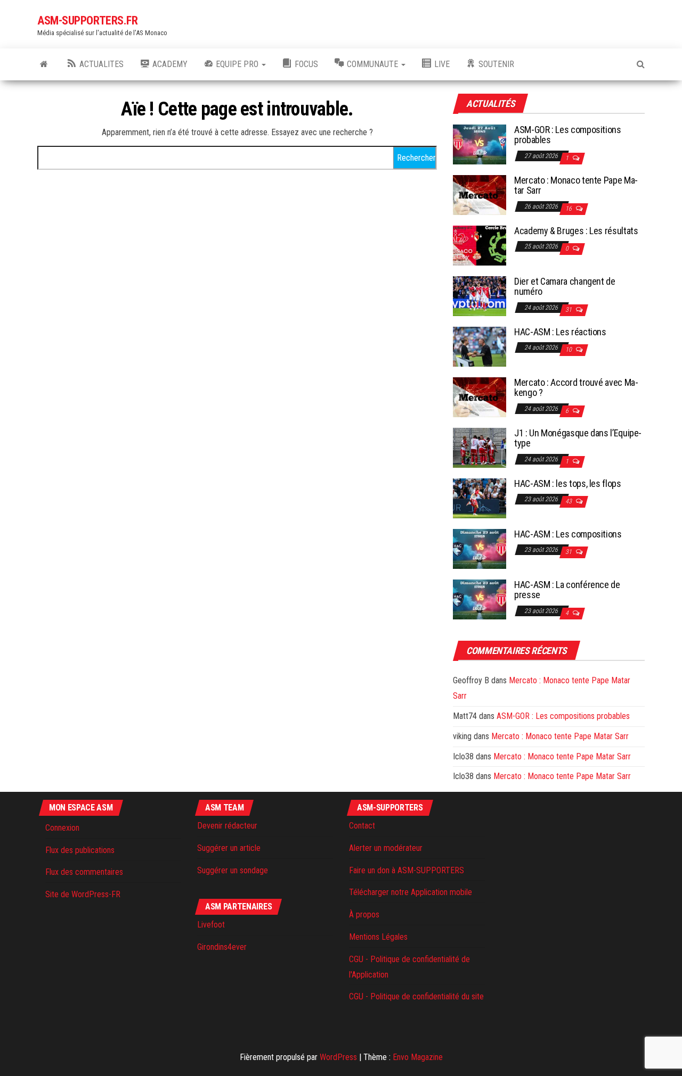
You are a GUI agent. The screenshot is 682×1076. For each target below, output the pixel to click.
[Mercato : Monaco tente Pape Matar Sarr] (479, 194)
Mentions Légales (378, 937)
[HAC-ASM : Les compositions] (479, 548)
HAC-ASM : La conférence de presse (567, 590)
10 (569, 349)
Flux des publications (80, 850)
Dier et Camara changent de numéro (564, 286)
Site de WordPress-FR (82, 894)
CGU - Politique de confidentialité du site (416, 996)
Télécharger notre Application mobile (410, 892)
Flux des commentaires (84, 872)
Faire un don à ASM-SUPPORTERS (406, 870)
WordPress (338, 1057)
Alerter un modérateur (386, 848)
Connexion (62, 828)
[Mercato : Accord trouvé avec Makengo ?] (479, 396)
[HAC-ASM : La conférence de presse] (479, 598)
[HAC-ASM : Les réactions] (479, 346)
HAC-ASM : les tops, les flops (567, 483)
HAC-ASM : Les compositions (568, 534)
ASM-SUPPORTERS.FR (87, 20)
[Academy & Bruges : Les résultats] (479, 244)
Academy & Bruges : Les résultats (576, 230)
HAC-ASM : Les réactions (560, 331)
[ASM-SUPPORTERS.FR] (44, 64)
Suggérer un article (229, 848)
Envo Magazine (418, 1057)
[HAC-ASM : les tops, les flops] (479, 497)
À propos (364, 914)
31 (569, 309)
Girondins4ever (222, 947)
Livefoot (211, 925)
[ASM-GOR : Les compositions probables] (479, 143)
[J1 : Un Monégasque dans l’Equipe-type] (479, 447)
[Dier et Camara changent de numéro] (479, 295)
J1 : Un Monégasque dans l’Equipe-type (578, 438)
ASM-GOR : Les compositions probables (567, 135)
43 (569, 501)
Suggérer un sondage (232, 870)
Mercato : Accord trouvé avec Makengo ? (576, 388)
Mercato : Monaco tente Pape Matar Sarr (576, 185)
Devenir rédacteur (227, 826)
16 (569, 208)
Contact (362, 826)
